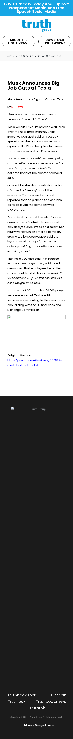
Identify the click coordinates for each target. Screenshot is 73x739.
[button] (18, 41)
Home (9, 55)
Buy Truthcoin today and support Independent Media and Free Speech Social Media (36, 7)
